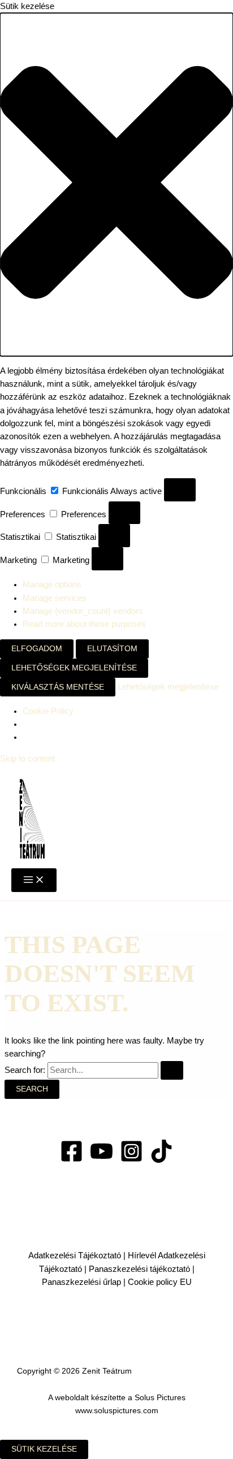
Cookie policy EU (160, 1282)
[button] (116, 184)
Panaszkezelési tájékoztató (140, 1269)
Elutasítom (112, 648)
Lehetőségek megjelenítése (74, 668)
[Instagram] (131, 1159)
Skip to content (27, 758)
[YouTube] (101, 1159)
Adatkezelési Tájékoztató (74, 1255)
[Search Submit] (172, 1070)
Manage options (52, 584)
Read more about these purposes (84, 624)
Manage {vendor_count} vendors (83, 611)
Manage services (55, 598)
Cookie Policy (48, 711)
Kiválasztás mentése (57, 687)
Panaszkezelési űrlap (81, 1282)
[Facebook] (71, 1159)
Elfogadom (36, 648)
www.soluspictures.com (116, 1410)
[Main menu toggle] (34, 880)
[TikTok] (161, 1159)
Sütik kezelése (44, 1449)
